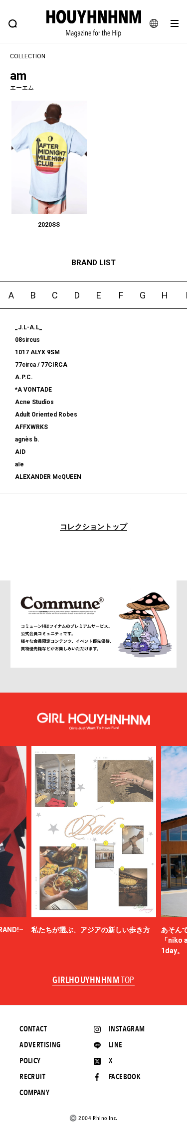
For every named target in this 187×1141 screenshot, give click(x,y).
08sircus (27, 339)
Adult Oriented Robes (46, 414)
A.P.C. (24, 377)
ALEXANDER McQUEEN (48, 476)
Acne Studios (34, 402)
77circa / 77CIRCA (41, 364)
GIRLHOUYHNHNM (93, 980)
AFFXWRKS (31, 427)
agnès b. (27, 439)
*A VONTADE (33, 389)
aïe (19, 464)
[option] (93, 840)
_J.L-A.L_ (28, 327)
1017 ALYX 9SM (37, 352)
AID (20, 451)
